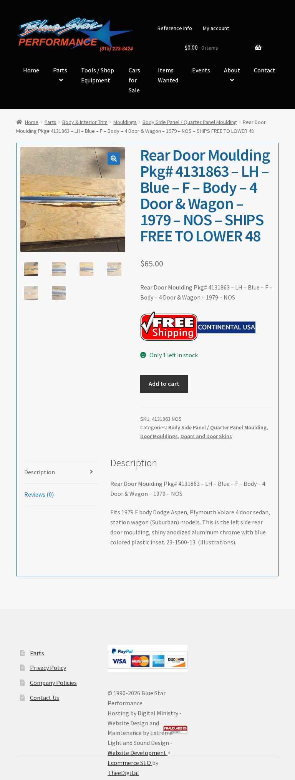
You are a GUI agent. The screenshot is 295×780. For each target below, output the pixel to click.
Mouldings (125, 122)
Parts (60, 70)
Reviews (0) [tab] (39, 494)
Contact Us (44, 697)
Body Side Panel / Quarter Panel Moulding (190, 122)
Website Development (137, 753)
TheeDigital (123, 773)
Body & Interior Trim (85, 122)
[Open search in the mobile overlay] (273, 19)
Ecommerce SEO (130, 763)
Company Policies (53, 682)
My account (216, 28)
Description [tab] (39, 472)
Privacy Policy (48, 667)
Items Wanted (168, 75)
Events (201, 70)
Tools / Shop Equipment (97, 75)
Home (31, 70)
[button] (114, 158)
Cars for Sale (134, 80)
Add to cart (164, 383)
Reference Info (174, 28)
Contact (264, 70)
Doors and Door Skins (206, 436)
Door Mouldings (159, 436)
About (232, 70)
